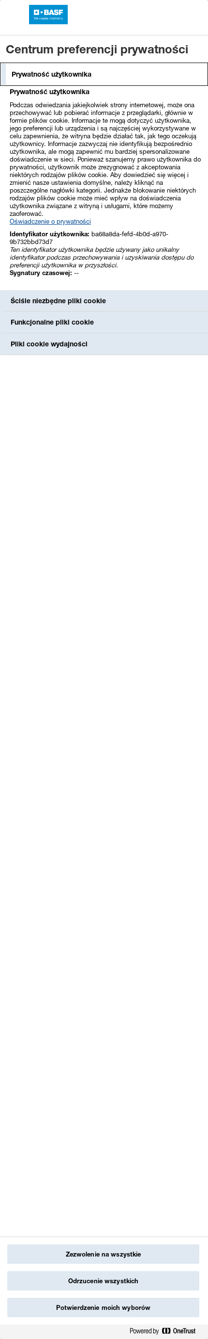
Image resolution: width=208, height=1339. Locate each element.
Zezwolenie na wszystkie (103, 1254)
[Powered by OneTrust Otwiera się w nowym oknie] (166, 1333)
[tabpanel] (105, 187)
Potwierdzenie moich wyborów (103, 1307)
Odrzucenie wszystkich (103, 1281)
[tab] (104, 74)
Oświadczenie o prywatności (50, 221)
